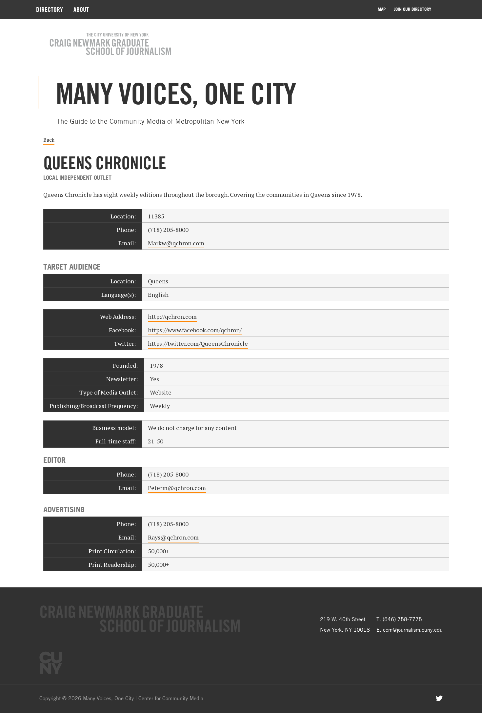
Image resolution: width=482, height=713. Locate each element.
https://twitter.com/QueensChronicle (198, 343)
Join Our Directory (412, 9)
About (81, 9)
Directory (49, 9)
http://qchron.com (172, 316)
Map (382, 9)
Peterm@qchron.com (177, 488)
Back (48, 139)
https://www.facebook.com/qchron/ (195, 330)
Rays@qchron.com (173, 537)
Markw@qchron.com (176, 243)
